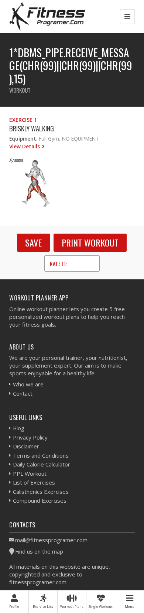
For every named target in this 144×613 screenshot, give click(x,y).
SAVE (33, 242)
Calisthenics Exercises (41, 491)
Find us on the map (39, 551)
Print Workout (90, 242)
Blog (18, 428)
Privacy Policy (30, 437)
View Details (25, 146)
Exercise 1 (23, 119)
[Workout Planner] (47, 16)
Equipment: (23, 138)
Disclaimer (26, 446)
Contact (22, 393)
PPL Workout (30, 473)
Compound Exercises (39, 500)
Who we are (28, 384)
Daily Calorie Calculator (41, 464)
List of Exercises (34, 482)
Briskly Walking (31, 128)
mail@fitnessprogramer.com (51, 540)
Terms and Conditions (41, 455)
